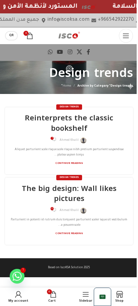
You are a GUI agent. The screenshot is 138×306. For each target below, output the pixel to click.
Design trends (69, 107)
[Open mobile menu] (126, 35)
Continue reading (69, 163)
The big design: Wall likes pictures (69, 194)
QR (11, 35)
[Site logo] (69, 35)
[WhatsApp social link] (50, 52)
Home (67, 86)
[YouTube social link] (60, 52)
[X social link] (79, 52)
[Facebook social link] (88, 52)
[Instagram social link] (69, 52)
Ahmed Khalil (69, 140)
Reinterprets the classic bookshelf (69, 123)
